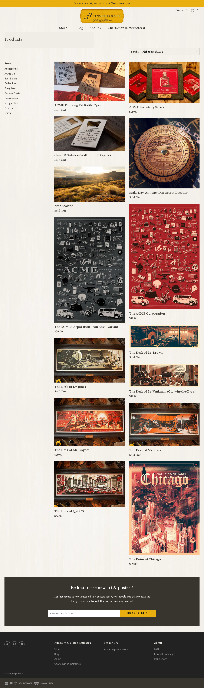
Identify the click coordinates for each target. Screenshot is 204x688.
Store (63, 28)
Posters (8, 108)
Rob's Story (160, 658)
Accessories (11, 68)
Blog (79, 28)
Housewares (11, 98)
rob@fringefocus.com (116, 649)
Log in (179, 10)
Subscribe (136, 613)
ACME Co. (9, 73)
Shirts (7, 113)
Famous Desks (12, 93)
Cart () (190, 10)
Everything (10, 88)
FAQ (156, 649)
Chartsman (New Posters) (126, 28)
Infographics (11, 103)
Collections (10, 83)
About (94, 28)
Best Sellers (10, 78)
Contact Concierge (164, 654)
